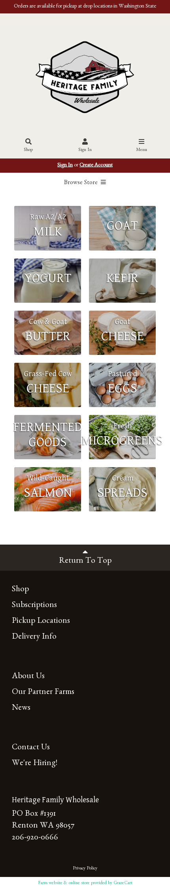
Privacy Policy (85, 868)
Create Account (96, 165)
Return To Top (85, 562)
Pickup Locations (41, 622)
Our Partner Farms (43, 693)
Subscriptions (34, 606)
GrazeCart (122, 883)
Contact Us (31, 748)
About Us (28, 677)
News (21, 709)
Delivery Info (34, 638)
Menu (141, 150)
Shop (28, 150)
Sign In (85, 150)
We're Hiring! (34, 764)
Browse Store (81, 183)
